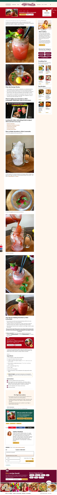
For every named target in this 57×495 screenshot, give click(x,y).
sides (48, 475)
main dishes (41, 53)
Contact (14, 493)
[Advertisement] (20, 182)
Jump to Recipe (23, 14)
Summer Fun (19, 423)
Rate (32, 14)
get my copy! (24, 479)
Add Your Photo (29, 418)
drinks (36, 477)
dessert (31, 477)
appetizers (48, 53)
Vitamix (17, 176)
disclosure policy (23, 20)
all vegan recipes (44, 57)
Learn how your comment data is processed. (23, 463)
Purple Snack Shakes (11, 127)
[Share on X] (1, 251)
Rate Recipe (11, 345)
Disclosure (24, 493)
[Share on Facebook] (1, 249)
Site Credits (49, 493)
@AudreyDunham (14, 334)
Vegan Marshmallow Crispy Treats (48, 82)
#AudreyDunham (25, 334)
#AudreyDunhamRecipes (24, 415)
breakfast (41, 55)
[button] (7, 339)
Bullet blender (11, 176)
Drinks (7, 423)
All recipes (41, 477)
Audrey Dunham (28, 4)
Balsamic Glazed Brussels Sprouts (41, 96)
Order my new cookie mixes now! (28, 0)
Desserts (48, 55)
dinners (43, 475)
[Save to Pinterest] (1, 246)
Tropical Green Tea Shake (11, 126)
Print (28, 14)
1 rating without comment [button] (20, 447)
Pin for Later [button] (18, 345)
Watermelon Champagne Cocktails (13, 125)
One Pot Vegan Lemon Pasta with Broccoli (41, 72)
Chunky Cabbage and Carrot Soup (48, 108)
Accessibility (28, 493)
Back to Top (49, 482)
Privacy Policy (18, 493)
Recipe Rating (26, 458)
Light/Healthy (12, 423)
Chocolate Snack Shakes (11, 129)
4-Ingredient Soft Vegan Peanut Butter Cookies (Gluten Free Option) (48, 97)
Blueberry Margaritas (10, 123)
